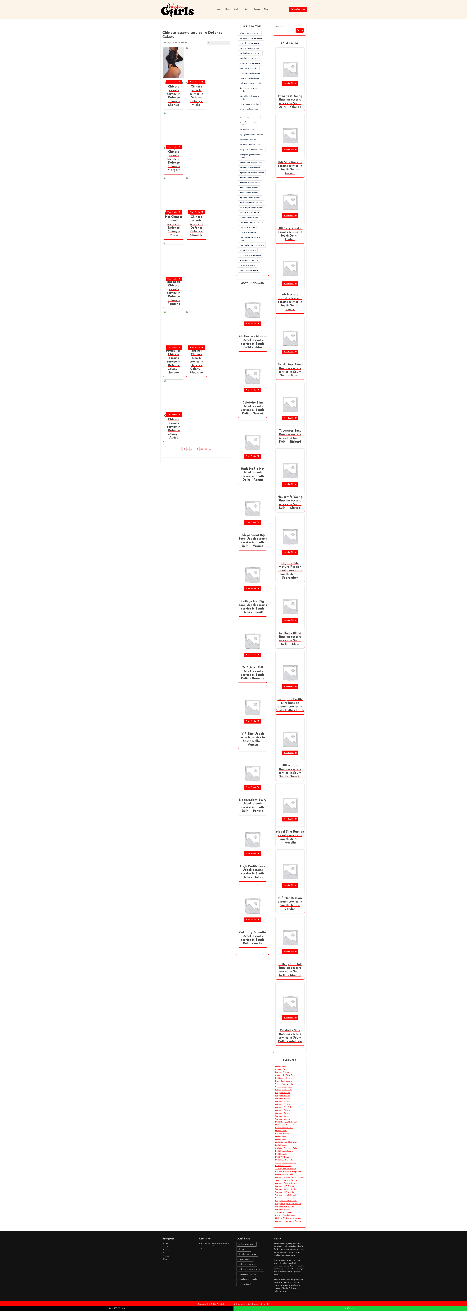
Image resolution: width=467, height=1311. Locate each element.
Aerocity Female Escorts (285, 1169)
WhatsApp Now (298, 9)
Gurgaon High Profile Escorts (288, 1204)
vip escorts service (247, 265)
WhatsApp (351, 1308)
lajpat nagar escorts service (252, 173)
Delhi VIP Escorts (283, 1157)
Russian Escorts (282, 1134)
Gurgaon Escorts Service (286, 1183)
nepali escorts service (249, 193)
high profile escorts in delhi (250, 1269)
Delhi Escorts (281, 1067)
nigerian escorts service (250, 198)
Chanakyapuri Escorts (284, 1087)
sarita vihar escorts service (251, 223)
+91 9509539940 (118, 1308)
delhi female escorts (247, 1254)
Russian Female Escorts (285, 1215)
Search (278, 27)
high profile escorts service (251, 135)
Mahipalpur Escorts (283, 1078)
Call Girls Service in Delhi (286, 1148)
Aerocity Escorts (282, 1069)
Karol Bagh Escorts (283, 1081)
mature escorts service (249, 178)
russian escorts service (249, 218)
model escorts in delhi (247, 1279)
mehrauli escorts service (250, 183)
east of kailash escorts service (249, 97)
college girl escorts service (251, 83)
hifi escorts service (248, 130)
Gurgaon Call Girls (283, 1107)
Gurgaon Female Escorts (286, 1195)
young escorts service (249, 270)
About (227, 9)
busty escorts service (249, 68)
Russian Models (243, 1304)
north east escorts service (251, 203)
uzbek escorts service (249, 260)
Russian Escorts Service (285, 1198)
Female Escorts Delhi (284, 1175)
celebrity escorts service (250, 73)
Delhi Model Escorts (284, 1160)
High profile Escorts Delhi (286, 1125)
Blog (266, 9)
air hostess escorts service (251, 38)
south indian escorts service (252, 245)
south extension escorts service (250, 239)
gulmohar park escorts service (249, 123)
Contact (256, 9)
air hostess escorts (246, 1244)
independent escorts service (252, 150)
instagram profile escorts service (250, 156)
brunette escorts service (250, 63)
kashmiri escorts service (250, 168)
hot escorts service (248, 140)
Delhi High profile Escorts (286, 1122)
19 (197, 449)
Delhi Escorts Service (284, 1151)
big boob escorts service (250, 53)
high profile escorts (246, 1264)
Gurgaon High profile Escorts (288, 1221)
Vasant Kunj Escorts (284, 1084)
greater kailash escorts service (250, 110)
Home (218, 9)
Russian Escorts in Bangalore (288, 1172)
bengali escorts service (249, 43)
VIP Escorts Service (283, 1213)
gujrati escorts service (249, 117)
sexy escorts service (248, 228)
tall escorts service (248, 250)
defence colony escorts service (249, 89)
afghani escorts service (250, 33)
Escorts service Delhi (284, 1128)
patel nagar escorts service (251, 208)
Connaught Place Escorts (286, 1075)
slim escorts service (248, 233)
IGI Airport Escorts (283, 1090)
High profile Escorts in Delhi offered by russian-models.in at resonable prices (215, 1246)
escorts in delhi (244, 1259)
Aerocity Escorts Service (285, 1163)
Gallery (237, 9)
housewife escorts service (250, 145)
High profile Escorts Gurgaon (288, 1218)
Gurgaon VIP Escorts (284, 1186)
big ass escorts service (249, 48)
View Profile (172, 82)
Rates (247, 9)
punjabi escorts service (249, 213)
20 (202, 449)
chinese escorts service (249, 78)
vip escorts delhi (245, 1284)
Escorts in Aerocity (283, 1166)
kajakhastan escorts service (251, 163)
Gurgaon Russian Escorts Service (289, 1177)
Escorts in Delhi (261, 1304)
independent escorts (247, 1274)
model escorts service (249, 188)
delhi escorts (243, 1249)
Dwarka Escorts (282, 1072)
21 (206, 449)
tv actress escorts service (250, 255)
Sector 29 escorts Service (286, 1180)
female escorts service (249, 104)
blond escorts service (249, 58)
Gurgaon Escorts (282, 1093)
